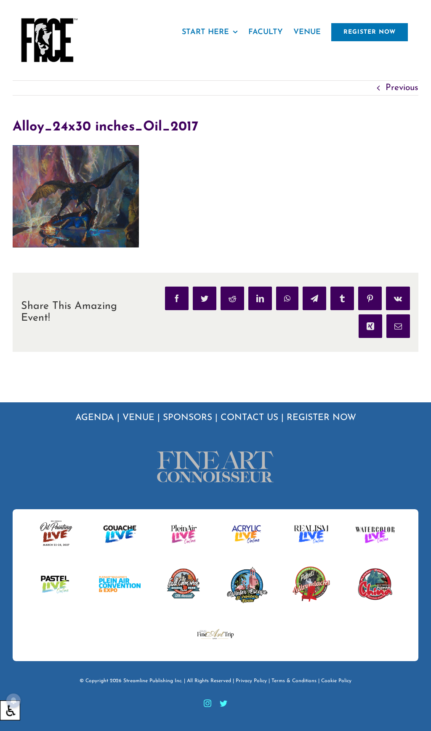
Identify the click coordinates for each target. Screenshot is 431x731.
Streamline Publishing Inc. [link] (152, 680)
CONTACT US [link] (249, 417)
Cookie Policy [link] (336, 680)
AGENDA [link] (94, 417)
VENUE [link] (138, 417)
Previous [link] (402, 87)
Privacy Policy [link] (251, 680)
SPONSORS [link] (187, 417)
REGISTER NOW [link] (321, 417)
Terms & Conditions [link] (294, 680)
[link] (10, 710)
